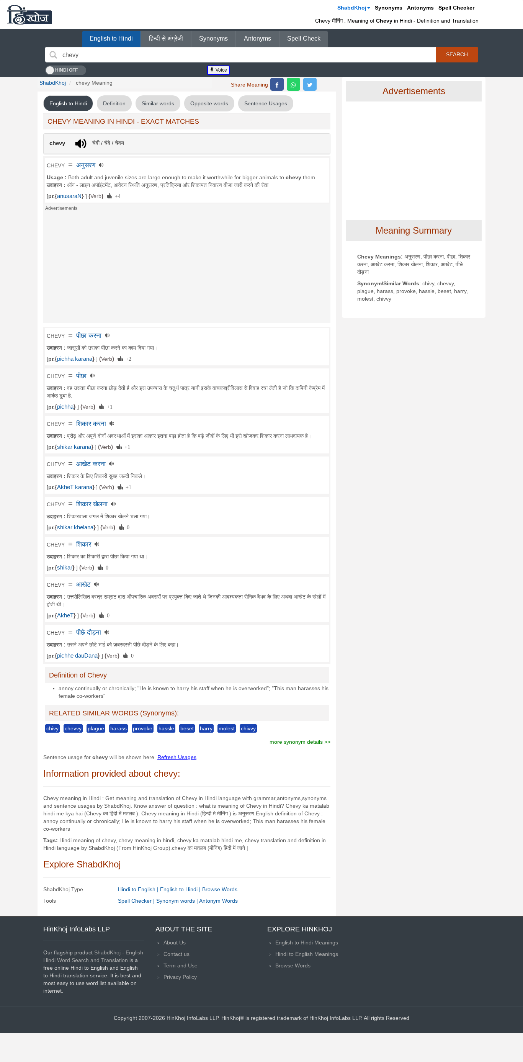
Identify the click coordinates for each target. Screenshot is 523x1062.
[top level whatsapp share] (293, 84)
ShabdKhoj (351, 8)
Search (457, 54)
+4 (116, 195)
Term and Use (180, 965)
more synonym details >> (300, 742)
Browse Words (219, 889)
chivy (52, 728)
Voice (220, 70)
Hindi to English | (139, 889)
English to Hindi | (181, 889)
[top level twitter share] (310, 84)
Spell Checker (456, 8)
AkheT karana (74, 487)
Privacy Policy (180, 977)
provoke (142, 728)
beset (187, 728)
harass (118, 728)
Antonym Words (218, 901)
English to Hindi (111, 38)
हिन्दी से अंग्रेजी (166, 38)
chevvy (73, 728)
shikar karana (74, 446)
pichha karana (74, 358)
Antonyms (420, 8)
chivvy (248, 728)
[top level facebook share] (277, 84)
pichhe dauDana (77, 655)
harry (206, 728)
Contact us (176, 954)
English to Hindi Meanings (306, 942)
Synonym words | (177, 901)
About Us (174, 942)
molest (227, 728)
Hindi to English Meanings (306, 954)
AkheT (65, 615)
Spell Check (303, 38)
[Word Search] (53, 54)
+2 (127, 358)
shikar (64, 567)
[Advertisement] (186, 269)
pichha (65, 406)
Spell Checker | (137, 901)
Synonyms (388, 8)
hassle (166, 728)
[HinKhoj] (29, 14)
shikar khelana (75, 527)
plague (96, 728)
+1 (108, 406)
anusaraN (69, 196)
